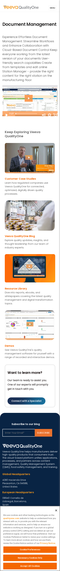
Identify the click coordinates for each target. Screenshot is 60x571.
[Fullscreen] (56, 115)
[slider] (27, 113)
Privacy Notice (47, 543)
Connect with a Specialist (26, 401)
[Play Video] (6, 115)
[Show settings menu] (49, 115)
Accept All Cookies (30, 566)
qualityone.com (11, 518)
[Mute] (43, 115)
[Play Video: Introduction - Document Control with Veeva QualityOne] (29, 99)
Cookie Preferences (30, 549)
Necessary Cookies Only (30, 558)
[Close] (56, 510)
